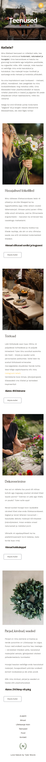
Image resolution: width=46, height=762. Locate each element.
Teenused (23, 729)
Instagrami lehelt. (13, 373)
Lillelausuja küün (23, 724)
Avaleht (23, 716)
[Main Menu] (41, 5)
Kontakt (23, 737)
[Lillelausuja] (5, 5)
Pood (23, 733)
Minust (23, 720)
